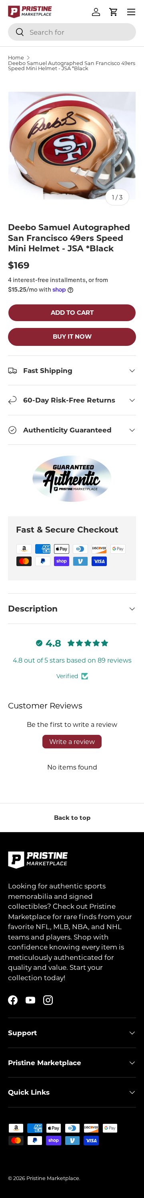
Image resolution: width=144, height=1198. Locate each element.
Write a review (72, 741)
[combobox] (72, 32)
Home (16, 57)
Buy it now (72, 336)
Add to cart (72, 312)
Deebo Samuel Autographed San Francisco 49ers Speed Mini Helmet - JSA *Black (71, 66)
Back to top (72, 817)
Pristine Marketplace (52, 1178)
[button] (113, 12)
